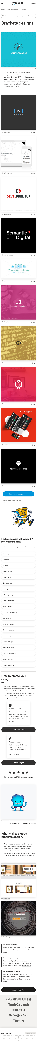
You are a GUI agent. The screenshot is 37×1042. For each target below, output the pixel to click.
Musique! (33, 69)
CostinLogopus (7, 322)
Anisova (6, 486)
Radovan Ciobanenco (9, 255)
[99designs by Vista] (17, 3)
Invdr (5, 363)
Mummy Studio (7, 214)
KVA (5, 281)
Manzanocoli (6, 821)
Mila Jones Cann (8, 173)
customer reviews (27, 777)
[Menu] (2, 3)
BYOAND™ (7, 445)
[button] (35, 1030)
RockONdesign (6, 937)
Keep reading (26, 965)
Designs (16, 9)
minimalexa (7, 132)
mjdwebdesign (6, 898)
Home (3, 9)
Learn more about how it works (20, 823)
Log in (33, 3)
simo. (5, 404)
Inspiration (9, 9)
